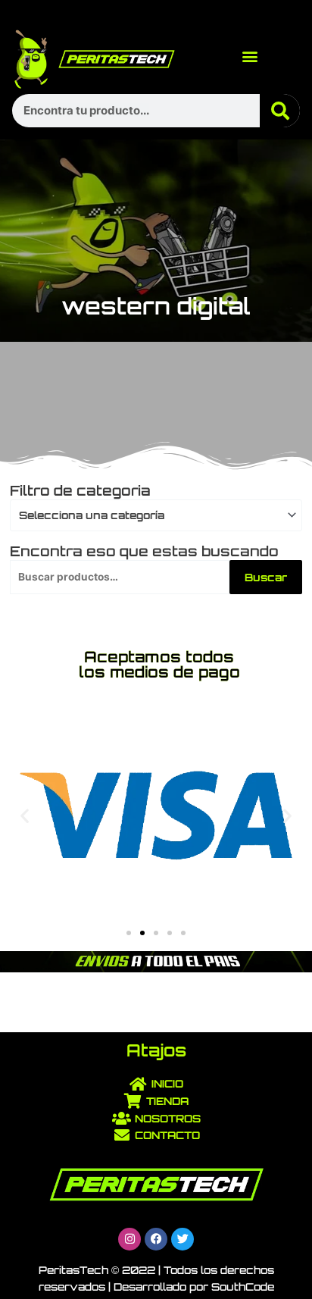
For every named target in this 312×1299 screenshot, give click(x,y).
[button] (249, 55)
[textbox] (150, 515)
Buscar (266, 577)
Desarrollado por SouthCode (194, 1286)
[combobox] (156, 515)
